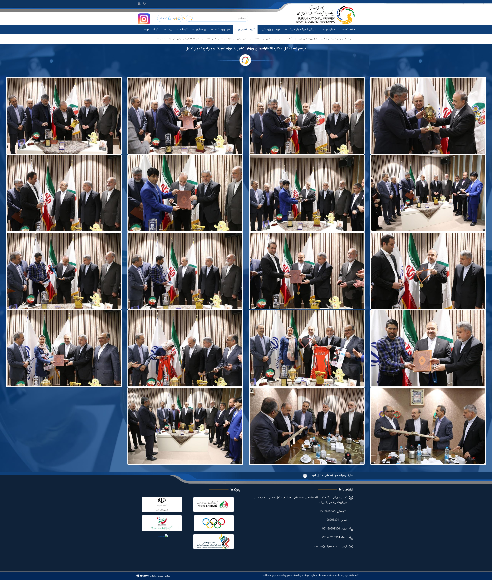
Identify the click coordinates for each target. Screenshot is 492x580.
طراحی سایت (164, 576)
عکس (269, 39)
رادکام (153, 576)
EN (139, 4)
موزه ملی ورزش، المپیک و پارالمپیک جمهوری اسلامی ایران (325, 39)
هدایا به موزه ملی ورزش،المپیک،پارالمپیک (240, 39)
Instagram (144, 18)
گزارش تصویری (285, 39)
